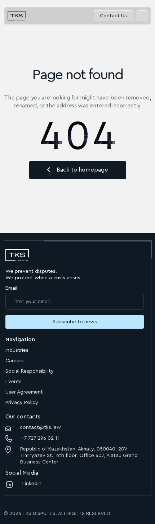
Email (11, 288)
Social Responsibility (29, 371)
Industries (16, 350)
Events (13, 381)
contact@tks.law (40, 427)
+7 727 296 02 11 (40, 438)
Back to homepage (82, 170)
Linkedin (31, 483)
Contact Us (113, 15)
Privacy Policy (21, 402)
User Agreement (24, 392)
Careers (14, 360)
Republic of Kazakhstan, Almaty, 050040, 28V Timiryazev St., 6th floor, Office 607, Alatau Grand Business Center (79, 456)
